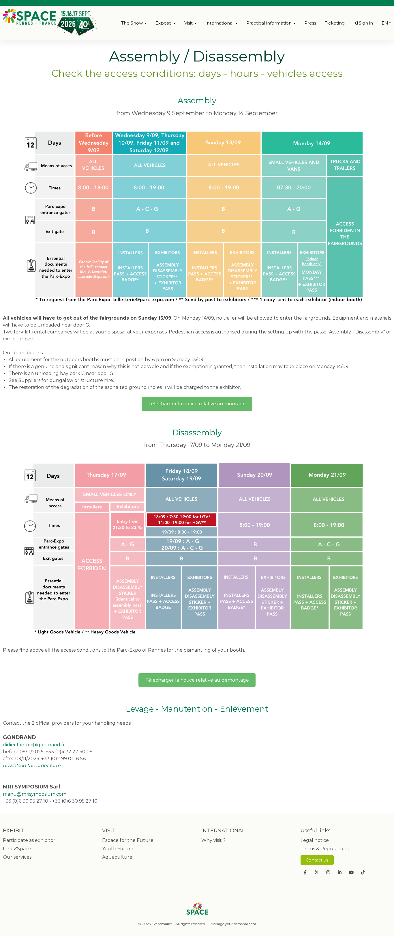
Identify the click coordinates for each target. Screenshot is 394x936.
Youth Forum (117, 848)
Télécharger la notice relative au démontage (197, 680)
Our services (17, 857)
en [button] (385, 23)
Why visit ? (213, 840)
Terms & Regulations (324, 848)
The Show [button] (132, 23)
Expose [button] (164, 23)
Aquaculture (117, 857)
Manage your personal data (233, 924)
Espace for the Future (127, 840)
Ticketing (335, 23)
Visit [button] (189, 23)
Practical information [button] (269, 23)
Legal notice (315, 840)
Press (310, 23)
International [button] (220, 23)
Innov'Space (17, 848)
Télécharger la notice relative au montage (197, 404)
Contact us (317, 860)
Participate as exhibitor (29, 840)
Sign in (365, 23)
